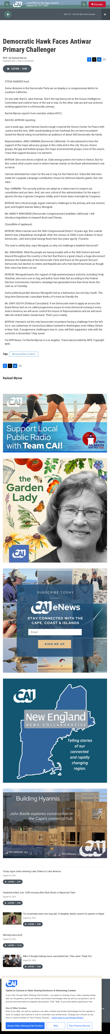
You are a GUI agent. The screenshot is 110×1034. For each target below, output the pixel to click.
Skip (56, 1026)
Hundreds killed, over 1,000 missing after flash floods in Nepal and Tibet (39, 892)
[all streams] (106, 14)
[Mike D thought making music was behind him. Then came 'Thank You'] (12, 961)
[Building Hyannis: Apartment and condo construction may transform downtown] (55, 823)
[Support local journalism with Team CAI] (55, 423)
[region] (51, 1004)
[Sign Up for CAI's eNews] (55, 621)
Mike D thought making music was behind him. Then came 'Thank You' (57, 956)
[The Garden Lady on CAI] (55, 510)
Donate (98, 4)
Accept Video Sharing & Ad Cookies (25, 1026)
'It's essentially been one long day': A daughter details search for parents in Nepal (63, 913)
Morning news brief (12, 935)
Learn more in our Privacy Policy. (68, 1018)
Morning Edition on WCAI (23, 354)
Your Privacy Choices (79, 1026)
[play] (8, 14)
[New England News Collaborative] (55, 731)
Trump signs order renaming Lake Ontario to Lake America (32, 871)
